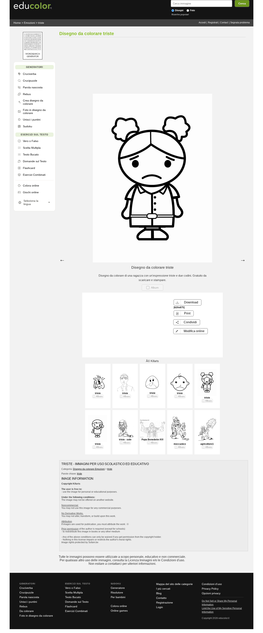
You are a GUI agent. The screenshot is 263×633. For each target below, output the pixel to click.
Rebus (23, 606)
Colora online (119, 606)
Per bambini (118, 597)
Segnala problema (240, 22)
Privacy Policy (210, 588)
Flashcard (71, 606)
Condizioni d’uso (212, 584)
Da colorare (26, 611)
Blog (159, 593)
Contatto (161, 597)
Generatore (118, 587)
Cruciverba (26, 587)
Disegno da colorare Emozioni (89, 469)
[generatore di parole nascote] (33, 58)
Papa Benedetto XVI (152, 439)
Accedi (202, 22)
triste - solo (125, 439)
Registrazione (164, 602)
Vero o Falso (72, 587)
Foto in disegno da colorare (36, 615)
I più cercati (163, 588)
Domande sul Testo (77, 601)
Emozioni (29, 22)
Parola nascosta (29, 597)
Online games (119, 610)
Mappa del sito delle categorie (174, 584)
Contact (224, 22)
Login (159, 607)
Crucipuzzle (26, 592)
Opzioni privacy (211, 593)
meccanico (180, 444)
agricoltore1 (207, 444)
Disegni (178, 10)
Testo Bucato (73, 597)
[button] (190, 331)
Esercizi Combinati (76, 611)
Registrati (213, 22)
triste (41, 22)
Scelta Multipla (74, 592)
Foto (192, 10)
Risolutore (117, 592)
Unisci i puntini (28, 601)
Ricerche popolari (180, 14)
